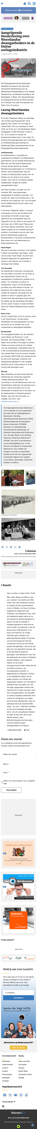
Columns (30, 551)
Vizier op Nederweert (25, 553)
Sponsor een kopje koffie (16, 1008)
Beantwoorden (15, 730)
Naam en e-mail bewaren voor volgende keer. (19, 782)
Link (27, 730)
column (16, 553)
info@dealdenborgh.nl (9, 401)
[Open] (34, 3)
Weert (34, 553)
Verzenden (11, 790)
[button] (2, 547)
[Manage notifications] (32, 1125)
